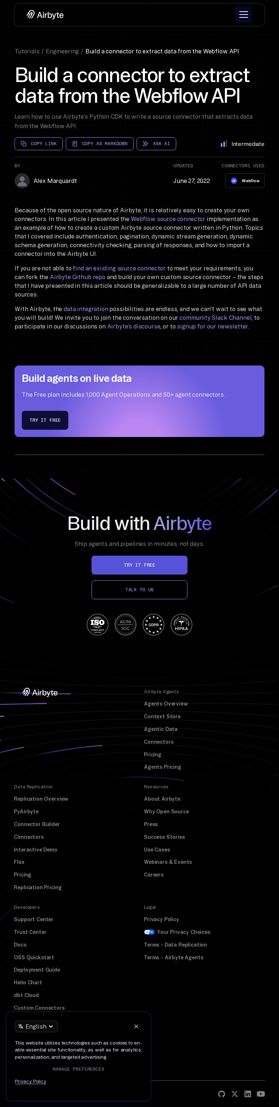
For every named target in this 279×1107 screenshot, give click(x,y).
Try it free (45, 420)
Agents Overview (166, 704)
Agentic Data (161, 729)
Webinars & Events (168, 862)
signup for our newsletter (212, 326)
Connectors (158, 742)
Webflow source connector (168, 219)
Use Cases (157, 850)
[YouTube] (260, 1094)
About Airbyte (162, 799)
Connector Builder (37, 824)
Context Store (162, 716)
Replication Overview (41, 799)
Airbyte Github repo (77, 277)
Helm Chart (28, 982)
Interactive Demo (35, 850)
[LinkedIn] (247, 1094)
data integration (86, 309)
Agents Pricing (162, 767)
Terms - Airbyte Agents (173, 957)
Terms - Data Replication (175, 945)
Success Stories (164, 837)
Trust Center (30, 932)
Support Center (33, 919)
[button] (243, 15)
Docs (20, 945)
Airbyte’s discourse (134, 326)
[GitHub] (221, 1094)
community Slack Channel (215, 317)
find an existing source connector (119, 268)
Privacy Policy (161, 919)
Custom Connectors (39, 1008)
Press (151, 824)
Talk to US (139, 589)
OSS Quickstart (34, 957)
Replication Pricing (37, 887)
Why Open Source (166, 811)
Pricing (152, 754)
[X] (234, 1094)
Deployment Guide (37, 970)
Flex (19, 862)
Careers (153, 875)
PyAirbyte (26, 811)
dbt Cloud (26, 995)
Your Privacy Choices (183, 932)
